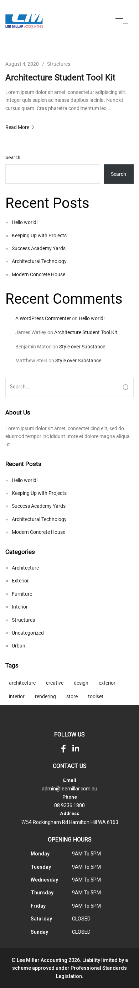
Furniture (22, 594)
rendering (45, 696)
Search (12, 158)
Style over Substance (82, 346)
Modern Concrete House (38, 274)
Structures (58, 64)
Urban (18, 646)
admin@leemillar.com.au (69, 788)
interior (17, 696)
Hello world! (25, 222)
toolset (95, 696)
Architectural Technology (39, 261)
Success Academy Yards (39, 248)
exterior (107, 683)
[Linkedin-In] (76, 749)
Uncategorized (28, 633)
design (81, 683)
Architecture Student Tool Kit (60, 78)
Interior (20, 607)
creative (54, 683)
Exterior (20, 581)
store (72, 696)
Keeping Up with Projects (39, 235)
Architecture (25, 568)
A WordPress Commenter (43, 318)
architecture (22, 683)
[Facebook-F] (63, 749)
